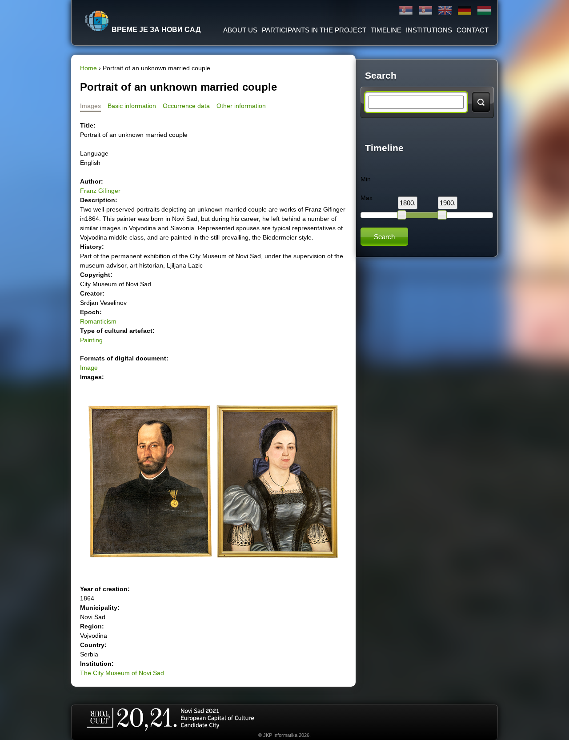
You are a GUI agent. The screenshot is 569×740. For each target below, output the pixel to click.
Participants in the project (314, 30)
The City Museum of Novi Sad (122, 672)
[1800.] (401, 214)
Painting (91, 340)
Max (367, 197)
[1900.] (441, 214)
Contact (473, 30)
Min (366, 179)
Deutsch (464, 10)
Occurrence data (186, 105)
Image (89, 367)
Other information (241, 105)
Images (90, 105)
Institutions (429, 30)
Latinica (425, 10)
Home (88, 68)
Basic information (132, 105)
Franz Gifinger (100, 190)
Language (94, 153)
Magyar (484, 10)
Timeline (386, 30)
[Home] (97, 21)
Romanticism (98, 321)
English (445, 10)
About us (240, 30)
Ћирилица (406, 10)
